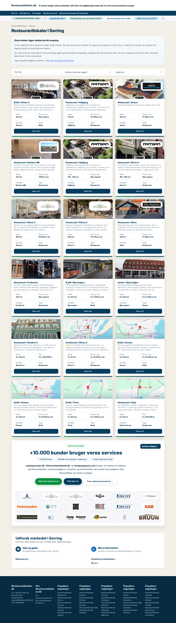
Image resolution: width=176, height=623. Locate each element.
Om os (14, 13)
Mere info (36, 131)
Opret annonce (50, 13)
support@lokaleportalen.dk (22, 600)
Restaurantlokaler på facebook (74, 13)
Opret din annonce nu (48, 481)
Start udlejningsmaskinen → (100, 481)
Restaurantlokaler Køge (132, 603)
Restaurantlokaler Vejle (88, 608)
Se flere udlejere (150, 446)
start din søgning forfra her (62, 60)
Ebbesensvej (22, 559)
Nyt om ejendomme (43, 601)
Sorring (32, 26)
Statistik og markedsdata (103, 559)
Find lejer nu (73, 481)
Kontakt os (25, 13)
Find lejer (36, 13)
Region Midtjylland (18, 26)
